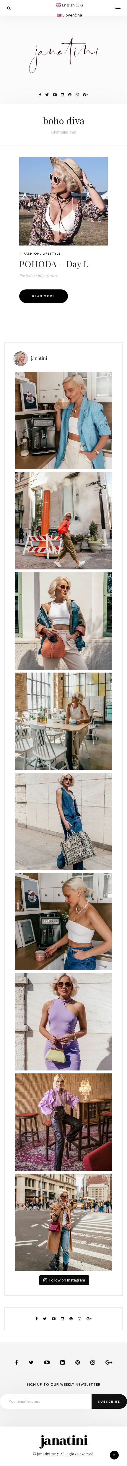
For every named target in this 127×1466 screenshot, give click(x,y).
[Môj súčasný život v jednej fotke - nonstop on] (63, 1222)
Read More (43, 296)
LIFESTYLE (52, 253)
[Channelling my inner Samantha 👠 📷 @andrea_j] (63, 1021)
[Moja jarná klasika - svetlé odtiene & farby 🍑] (63, 621)
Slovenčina (72, 15)
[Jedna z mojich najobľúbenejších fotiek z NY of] (63, 520)
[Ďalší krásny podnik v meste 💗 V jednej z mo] (63, 721)
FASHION (32, 253)
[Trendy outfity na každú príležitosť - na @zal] (63, 1122)
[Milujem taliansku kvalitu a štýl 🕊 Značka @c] (63, 821)
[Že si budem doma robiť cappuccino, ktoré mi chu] (63, 420)
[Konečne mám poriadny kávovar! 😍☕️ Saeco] (63, 921)
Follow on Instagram (67, 1280)
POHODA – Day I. (54, 264)
